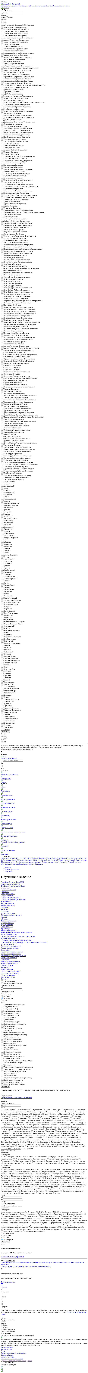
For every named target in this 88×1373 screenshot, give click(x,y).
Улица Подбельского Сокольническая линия (19, 421)
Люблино (6, 581)
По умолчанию (6, 1098)
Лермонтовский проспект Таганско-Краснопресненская (23, 212)
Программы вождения (11, 1054)
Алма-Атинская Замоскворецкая (15, 36)
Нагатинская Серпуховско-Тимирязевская (18, 245)
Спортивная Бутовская (11, 374)
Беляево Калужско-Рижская (13, 64)
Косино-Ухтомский (10, 555)
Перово (6, 632)
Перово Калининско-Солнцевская (15, 298)
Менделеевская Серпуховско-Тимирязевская (19, 236)
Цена (3, 1195)
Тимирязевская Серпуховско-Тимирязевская (19, 400)
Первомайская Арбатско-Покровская (16, 296)
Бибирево (7, 501)
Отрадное (7, 628)
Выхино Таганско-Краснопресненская (17, 115)
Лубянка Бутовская (10, 217)
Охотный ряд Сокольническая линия (16, 277)
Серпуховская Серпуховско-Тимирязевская (19, 359)
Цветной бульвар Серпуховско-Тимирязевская (20, 443)
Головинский (8, 523)
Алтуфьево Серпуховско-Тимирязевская (18, 38)
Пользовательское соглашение (25, 1266)
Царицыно (7, 703)
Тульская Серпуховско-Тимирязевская (17, 408)
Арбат (5, 488)
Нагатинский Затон (10, 604)
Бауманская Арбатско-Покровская (15, 55)
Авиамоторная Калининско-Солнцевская (18, 25)
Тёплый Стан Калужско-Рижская (15, 398)
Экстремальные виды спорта (14, 1084)
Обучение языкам (9, 1043)
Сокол (5, 667)
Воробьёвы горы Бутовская (13, 109)
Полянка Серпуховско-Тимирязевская (17, 316)
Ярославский (8, 727)
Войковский (7, 516)
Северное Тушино (10, 663)
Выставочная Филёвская (12, 113)
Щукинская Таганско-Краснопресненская (18, 469)
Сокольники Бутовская (11, 370)
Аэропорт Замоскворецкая (13, 46)
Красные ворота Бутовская (13, 182)
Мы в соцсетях (24, 6)
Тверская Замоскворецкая (12, 391)
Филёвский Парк (9, 691)
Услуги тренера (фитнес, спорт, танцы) (17, 1078)
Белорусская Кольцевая (11, 61)
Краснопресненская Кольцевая (14, 176)
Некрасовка (7, 609)
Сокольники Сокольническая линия (16, 372)
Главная (4, 1262)
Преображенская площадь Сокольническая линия (21, 322)
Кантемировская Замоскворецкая (15, 141)
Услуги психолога (10, 1073)
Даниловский (8, 527)
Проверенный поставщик (12, 983)
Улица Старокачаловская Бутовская (16, 426)
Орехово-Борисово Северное (14, 622)
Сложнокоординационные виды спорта (18, 1060)
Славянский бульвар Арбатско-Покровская (19, 361)
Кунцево (6, 566)
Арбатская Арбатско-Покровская (15, 42)
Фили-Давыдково (9, 693)
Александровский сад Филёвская (15, 31)
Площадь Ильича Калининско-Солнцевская (19, 309)
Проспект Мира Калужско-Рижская (16, 333)
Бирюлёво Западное (10, 505)
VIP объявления (9, 981)
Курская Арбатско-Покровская (14, 204)
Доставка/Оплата (52, 6)
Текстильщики (8, 682)
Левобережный (9, 570)
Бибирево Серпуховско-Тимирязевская (17, 66)
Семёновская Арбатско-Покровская (16, 357)
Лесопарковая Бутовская (12, 214)
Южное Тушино (9, 721)
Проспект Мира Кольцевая (13, 331)
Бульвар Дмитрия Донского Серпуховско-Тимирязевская (24, 85)
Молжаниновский (10, 598)
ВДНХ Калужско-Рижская (13, 94)
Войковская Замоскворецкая (13, 100)
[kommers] (5, 8)
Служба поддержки (43, 1266)
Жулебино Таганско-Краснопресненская (18, 133)
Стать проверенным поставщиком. (13, 1353)
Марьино (6, 587)
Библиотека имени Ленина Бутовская (17, 70)
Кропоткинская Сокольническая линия (17, 191)
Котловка (6, 557)
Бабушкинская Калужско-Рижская (15, 49)
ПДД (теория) (8, 1048)
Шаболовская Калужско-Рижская (15, 460)
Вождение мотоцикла (11, 1013)
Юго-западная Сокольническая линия (17, 475)
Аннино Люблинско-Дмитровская (16, 40)
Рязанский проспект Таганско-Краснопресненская (21, 348)
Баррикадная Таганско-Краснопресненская (19, 53)
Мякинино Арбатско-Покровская (15, 242)
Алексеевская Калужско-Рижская (15, 33)
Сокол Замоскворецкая (11, 367)
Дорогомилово (8, 533)
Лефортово (7, 572)
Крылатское (7, 561)
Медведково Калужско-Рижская (15, 232)
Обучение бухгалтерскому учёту (15, 1035)
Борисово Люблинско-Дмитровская (16, 74)
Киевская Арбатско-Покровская (15, 150)
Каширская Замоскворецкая (13, 145)
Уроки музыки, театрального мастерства (18, 1067)
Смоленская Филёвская (12, 365)
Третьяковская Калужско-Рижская (15, 404)
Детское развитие (9, 1017)
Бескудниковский (9, 499)
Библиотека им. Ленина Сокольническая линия (20, 68)
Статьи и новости (7, 1357)
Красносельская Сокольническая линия (17, 180)
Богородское (8, 507)
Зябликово (7, 542)
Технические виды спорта (13, 1063)
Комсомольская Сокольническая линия (17, 169)
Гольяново (7, 525)
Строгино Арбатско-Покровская (15, 380)
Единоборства (8, 1020)
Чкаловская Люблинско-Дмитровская (17, 458)
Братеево (6, 510)
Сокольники (7, 671)
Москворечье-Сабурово (12, 600)
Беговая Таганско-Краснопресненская (17, 57)
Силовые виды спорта (11, 1058)
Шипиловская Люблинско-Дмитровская (18, 462)
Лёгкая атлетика (9, 1026)
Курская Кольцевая (10, 206)
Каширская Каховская (11, 148)
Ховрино (6, 697)
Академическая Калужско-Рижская (16, 29)
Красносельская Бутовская (13, 178)
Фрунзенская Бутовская (12, 436)
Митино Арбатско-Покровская (14, 238)
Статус (3, 1201)
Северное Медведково (11, 660)
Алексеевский (8, 484)
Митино (6, 594)
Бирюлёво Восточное (11, 503)
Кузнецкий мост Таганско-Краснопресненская (20, 195)
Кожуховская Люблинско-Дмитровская (17, 161)
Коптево (6, 553)
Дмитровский (8, 529)
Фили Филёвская (9, 434)
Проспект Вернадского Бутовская (15, 326)
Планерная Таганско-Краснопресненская (18, 307)
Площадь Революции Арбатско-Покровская (19, 311)
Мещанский (7, 591)
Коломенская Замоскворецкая (14, 163)
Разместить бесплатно (9, 758)
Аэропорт (7, 490)
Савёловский (8, 652)
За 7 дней (7, 996)
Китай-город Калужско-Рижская (15, 158)
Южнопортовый (9, 723)
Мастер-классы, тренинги (12, 1028)
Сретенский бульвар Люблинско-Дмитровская (20, 378)
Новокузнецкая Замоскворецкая (15, 255)
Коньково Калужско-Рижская (14, 171)
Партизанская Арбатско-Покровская (16, 294)
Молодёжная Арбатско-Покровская (16, 240)
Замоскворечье (8, 535)
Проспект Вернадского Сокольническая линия (20, 329)
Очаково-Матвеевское (11, 630)
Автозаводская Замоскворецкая (15, 27)
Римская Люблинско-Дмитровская (16, 346)
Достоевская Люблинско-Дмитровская (17, 128)
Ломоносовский (9, 576)
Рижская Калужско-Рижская (13, 344)
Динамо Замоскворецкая (12, 120)
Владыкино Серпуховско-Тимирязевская (18, 96)
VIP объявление (9, 1204)
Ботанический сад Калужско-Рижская (17, 79)
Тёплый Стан (8, 684)
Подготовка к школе (10, 1050)
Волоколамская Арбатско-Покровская (17, 107)
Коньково (6, 551)
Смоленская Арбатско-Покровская (16, 363)
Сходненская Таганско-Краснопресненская (19, 387)
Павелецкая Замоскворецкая (13, 279)
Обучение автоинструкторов (13, 1032)
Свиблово (7, 654)
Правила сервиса (7, 1266)
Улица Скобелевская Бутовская (14, 423)
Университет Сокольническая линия (16, 430)
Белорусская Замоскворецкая (14, 59)
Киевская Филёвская (11, 154)
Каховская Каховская (11, 143)
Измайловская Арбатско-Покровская (16, 137)
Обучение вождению (11, 1037)
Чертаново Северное (11, 708)
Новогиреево (8, 615)
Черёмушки (7, 706)
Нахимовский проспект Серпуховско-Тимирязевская (22, 249)
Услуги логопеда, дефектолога (14, 1071)
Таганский (7, 678)
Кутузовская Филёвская (12, 208)
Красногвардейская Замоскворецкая (16, 174)
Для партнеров (40, 6)
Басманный (7, 495)
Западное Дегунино (10, 538)
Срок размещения (7, 1233)
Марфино (6, 583)
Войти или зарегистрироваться (12, 1257)
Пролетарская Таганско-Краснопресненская (19, 324)
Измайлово (7, 546)
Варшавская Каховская (11, 92)
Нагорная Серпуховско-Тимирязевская (17, 247)
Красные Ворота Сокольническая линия (18, 184)
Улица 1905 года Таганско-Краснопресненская (20, 415)
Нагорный (7, 607)
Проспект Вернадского (11, 643)
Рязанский (7, 650)
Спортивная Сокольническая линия (16, 376)
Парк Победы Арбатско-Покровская (16, 290)
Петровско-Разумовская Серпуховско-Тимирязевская (22, 301)
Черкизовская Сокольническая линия (17, 447)
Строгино (7, 675)
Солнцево (7, 673)
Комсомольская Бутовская (13, 167)
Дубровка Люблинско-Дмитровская (16, 130)
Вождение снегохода (11, 1015)
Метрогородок (8, 589)
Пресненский (8, 641)
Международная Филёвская (13, 234)
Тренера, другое (9, 1065)
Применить (5, 731)
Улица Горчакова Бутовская (13, 419)
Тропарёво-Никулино (11, 688)
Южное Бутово (8, 716)
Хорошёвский (8, 701)
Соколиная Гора (9, 669)
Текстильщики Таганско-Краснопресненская (19, 395)
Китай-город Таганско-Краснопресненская (19, 156)
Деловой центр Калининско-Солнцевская (18, 117)
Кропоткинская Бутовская (13, 189)
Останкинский (8, 626)
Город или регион (7, 1103)
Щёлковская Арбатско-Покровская (16, 467)
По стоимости (26, 1098)
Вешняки (6, 514)
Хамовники (7, 695)
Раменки (6, 645)
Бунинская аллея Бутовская (13, 89)
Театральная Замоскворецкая (14, 393)
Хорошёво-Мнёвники (11, 699)
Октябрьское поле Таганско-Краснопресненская (21, 268)
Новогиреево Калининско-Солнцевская (18, 251)
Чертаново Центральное (12, 710)
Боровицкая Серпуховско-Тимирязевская (18, 77)
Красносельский (9, 559)
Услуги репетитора (10, 1076)
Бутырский (7, 512)
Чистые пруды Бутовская (12, 454)
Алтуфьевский (8, 486)
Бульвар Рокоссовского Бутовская (15, 87)
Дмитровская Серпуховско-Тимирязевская (19, 122)
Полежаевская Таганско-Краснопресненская (19, 314)
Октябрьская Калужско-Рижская (15, 266)
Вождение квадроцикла (12, 1011)
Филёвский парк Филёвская (13, 432)
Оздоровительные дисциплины (15, 1045)
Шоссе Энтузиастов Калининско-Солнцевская (20, 464)
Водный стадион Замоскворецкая (15, 98)
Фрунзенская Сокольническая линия (16, 438)
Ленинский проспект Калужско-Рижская (18, 210)
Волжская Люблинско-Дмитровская (16, 105)
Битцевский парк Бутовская (13, 72)
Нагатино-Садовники (11, 602)
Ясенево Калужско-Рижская (13, 479)
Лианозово (7, 574)
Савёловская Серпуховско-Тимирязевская (18, 350)
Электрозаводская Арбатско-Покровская (18, 471)
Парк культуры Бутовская (12, 286)
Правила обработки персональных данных (16, 1361)
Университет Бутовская (12, 428)
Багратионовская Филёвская (13, 51)
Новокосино (7, 617)
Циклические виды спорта (13, 1080)
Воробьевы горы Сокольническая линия (18, 111)
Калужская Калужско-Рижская (14, 139)
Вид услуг (4, 1208)
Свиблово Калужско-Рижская (14, 352)
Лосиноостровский (10, 579)
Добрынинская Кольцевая (12, 124)
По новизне (16, 1098)
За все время (8, 998)
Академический (9, 482)
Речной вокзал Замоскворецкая (14, 342)
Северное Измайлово (11, 658)
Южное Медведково (10, 719)
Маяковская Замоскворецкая (13, 230)
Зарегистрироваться (8, 1282)
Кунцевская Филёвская (11, 202)
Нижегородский (9, 611)
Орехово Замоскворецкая (12, 270)
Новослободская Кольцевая (13, 258)
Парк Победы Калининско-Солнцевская (18, 292)
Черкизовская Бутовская (12, 445)
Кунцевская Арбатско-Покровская (16, 199)
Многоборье (7, 1030)
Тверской (6, 680)
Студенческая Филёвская (12, 382)
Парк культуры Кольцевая (12, 283)
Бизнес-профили (7, 1347)
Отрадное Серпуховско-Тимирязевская (17, 273)
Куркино (6, 568)
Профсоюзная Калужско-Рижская (15, 335)
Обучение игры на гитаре (12, 1039)
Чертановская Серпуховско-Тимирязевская (19, 449)
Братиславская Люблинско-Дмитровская (18, 81)
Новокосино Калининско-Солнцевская (17, 253)
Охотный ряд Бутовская (12, 275)
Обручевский (8, 619)
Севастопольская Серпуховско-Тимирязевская (20, 354)
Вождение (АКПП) (10, 1007)
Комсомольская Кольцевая (13, 165)
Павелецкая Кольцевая (11, 281)
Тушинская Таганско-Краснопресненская (18, 413)
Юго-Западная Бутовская (12, 473)
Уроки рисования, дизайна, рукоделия (17, 1069)
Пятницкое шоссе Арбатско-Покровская (18, 339)
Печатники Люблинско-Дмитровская (17, 303)
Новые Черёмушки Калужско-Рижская (17, 262)
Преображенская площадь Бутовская (16, 320)
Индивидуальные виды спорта (14, 1024)
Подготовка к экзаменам (12, 1052)
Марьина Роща (8, 585)
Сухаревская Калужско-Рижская (15, 385)
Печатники (7, 635)
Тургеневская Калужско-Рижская (15, 410)
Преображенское (9, 639)
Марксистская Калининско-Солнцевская (18, 223)
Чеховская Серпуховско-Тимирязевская (17, 451)
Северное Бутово (9, 656)
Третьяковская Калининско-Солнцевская (18, 402)
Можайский (7, 596)
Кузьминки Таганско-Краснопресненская (18, 197)
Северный (7, 665)
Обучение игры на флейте (13, 1041)
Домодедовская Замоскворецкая (15, 126)
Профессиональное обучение (14, 1056)
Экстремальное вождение (12, 1082)
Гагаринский (8, 520)
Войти (3, 756)
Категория (4, 1153)
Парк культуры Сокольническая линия (17, 288)
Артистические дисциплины (14, 1004)
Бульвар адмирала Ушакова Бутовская (17, 83)
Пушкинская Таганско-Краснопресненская (19, 337)
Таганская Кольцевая (11, 389)
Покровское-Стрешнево (12, 637)
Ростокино (7, 647)
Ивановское (7, 544)
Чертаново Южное (10, 712)
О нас (32, 6)
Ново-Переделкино (10, 613)
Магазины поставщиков (9, 6)
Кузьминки (7, 563)
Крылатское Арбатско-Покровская (16, 193)
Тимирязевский (9, 686)
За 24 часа (7, 994)
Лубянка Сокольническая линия (15, 219)
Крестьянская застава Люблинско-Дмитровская (20, 186)
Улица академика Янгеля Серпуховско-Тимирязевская (23, 417)
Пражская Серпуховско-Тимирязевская (17, 318)
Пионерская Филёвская (12, 305)
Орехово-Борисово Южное (13, 624)
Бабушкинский (8, 492)
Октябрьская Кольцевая (12, 264)
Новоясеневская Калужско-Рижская (16, 260)
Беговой (6, 497)
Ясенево (6, 729)
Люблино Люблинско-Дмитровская (16, 221)
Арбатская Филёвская (11, 44)
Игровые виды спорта (11, 1022)
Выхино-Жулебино (10, 518)
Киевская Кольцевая (10, 152)
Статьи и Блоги (64, 6)
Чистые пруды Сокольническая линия (17, 456)
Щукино (6, 714)
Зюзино (6, 540)
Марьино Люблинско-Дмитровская (16, 227)
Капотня (6, 548)
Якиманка (7, 725)
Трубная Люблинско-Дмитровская (16, 406)
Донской (6, 531)
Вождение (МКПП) (10, 1009)
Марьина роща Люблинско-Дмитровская (18, 225)
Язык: (3, 1260)
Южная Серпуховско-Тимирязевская (16, 477)
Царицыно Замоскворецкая (13, 441)
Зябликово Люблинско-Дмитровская (16, 135)
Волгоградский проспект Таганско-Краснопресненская (23, 102)
